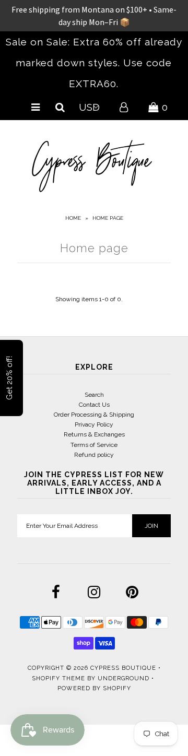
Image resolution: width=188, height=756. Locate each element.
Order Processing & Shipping (94, 414)
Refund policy (94, 454)
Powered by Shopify (94, 688)
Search (94, 394)
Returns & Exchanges (94, 434)
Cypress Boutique (124, 668)
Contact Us (94, 404)
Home (73, 218)
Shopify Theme (58, 678)
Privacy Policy (94, 424)
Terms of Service (94, 444)
